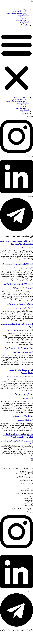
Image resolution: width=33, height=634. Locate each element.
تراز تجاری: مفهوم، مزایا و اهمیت (17, 263)
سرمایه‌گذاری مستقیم (23, 416)
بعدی (30, 458)
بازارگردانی (22, 18)
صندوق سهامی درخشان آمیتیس (16, 13)
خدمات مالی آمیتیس (23, 15)
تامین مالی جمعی (20, 20)
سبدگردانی (22, 16)
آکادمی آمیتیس (24, 22)
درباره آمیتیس (25, 24)
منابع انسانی (25, 25)
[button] (16, 61)
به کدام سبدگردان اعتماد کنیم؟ (19, 348)
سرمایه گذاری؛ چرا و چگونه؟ (20, 304)
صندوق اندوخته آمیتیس (19, 11)
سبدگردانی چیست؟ (24, 394)
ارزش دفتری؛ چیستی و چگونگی (18, 283)
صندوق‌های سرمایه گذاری (21, 9)
